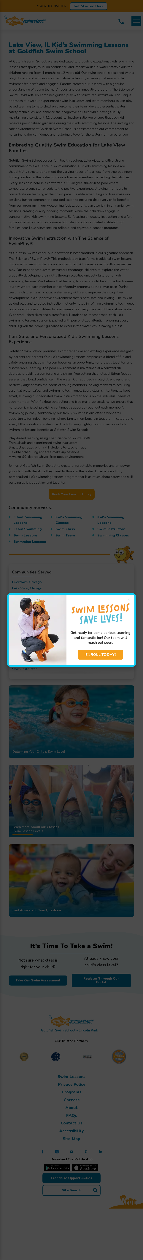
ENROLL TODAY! (100, 654)
